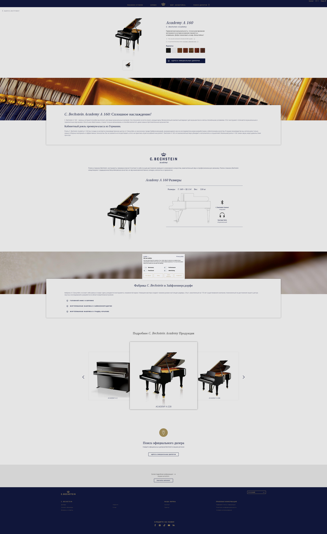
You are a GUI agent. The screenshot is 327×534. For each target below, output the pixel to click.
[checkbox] (145, 267)
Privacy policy (180, 256)
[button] (146, 257)
